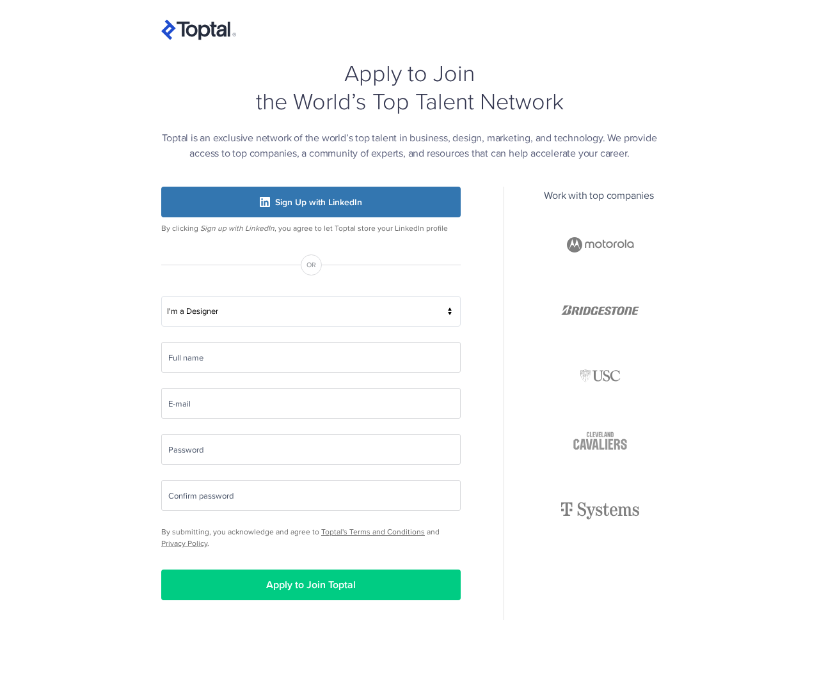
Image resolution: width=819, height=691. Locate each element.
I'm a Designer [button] (192, 310)
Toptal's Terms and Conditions (373, 531)
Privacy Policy (184, 543)
